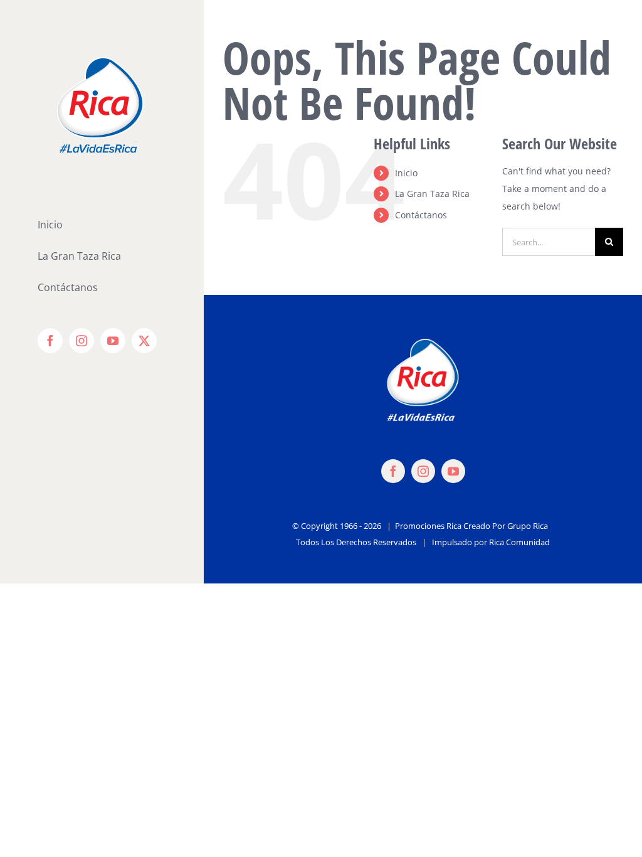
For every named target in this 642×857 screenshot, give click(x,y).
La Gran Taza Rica (432, 194)
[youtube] (453, 471)
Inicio (406, 173)
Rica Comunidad (519, 542)
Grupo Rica (527, 525)
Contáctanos (421, 215)
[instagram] (423, 471)
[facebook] (393, 471)
